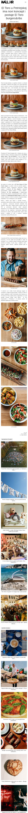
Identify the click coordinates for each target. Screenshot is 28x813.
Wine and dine (14, 21)
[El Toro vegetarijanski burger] (11, 44)
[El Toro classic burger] (18, 44)
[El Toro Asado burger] (4, 44)
